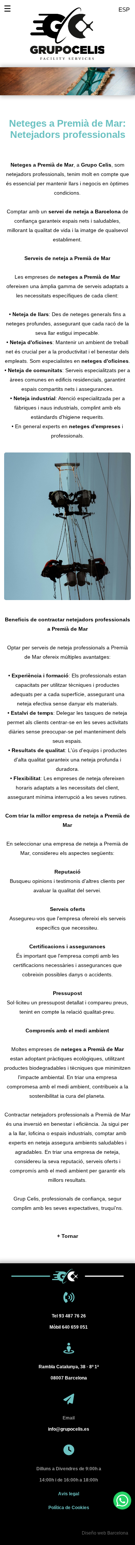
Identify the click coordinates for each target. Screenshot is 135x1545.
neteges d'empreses (94, 426)
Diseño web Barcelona (105, 1533)
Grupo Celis (96, 165)
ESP (124, 9)
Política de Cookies (68, 1507)
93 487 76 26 (69, 1316)
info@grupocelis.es (68, 1429)
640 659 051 (69, 1327)
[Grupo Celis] (62, 30)
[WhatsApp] (122, 1501)
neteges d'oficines (105, 361)
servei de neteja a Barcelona (84, 211)
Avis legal (68, 1493)
